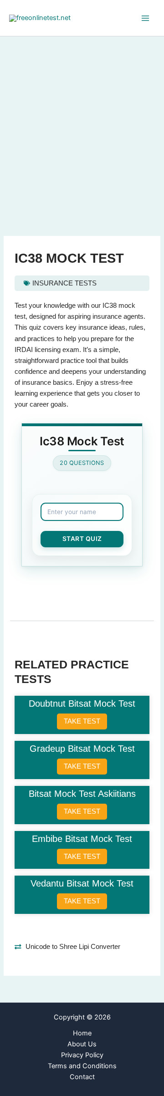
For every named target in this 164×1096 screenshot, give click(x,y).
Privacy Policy (82, 1055)
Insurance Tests (64, 283)
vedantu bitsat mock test (82, 883)
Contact (82, 1077)
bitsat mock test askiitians (82, 794)
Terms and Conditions (82, 1066)
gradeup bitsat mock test (82, 749)
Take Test (82, 721)
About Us (82, 1044)
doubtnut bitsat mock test (82, 703)
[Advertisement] (82, 123)
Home (82, 1033)
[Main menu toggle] (145, 18)
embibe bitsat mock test (82, 839)
